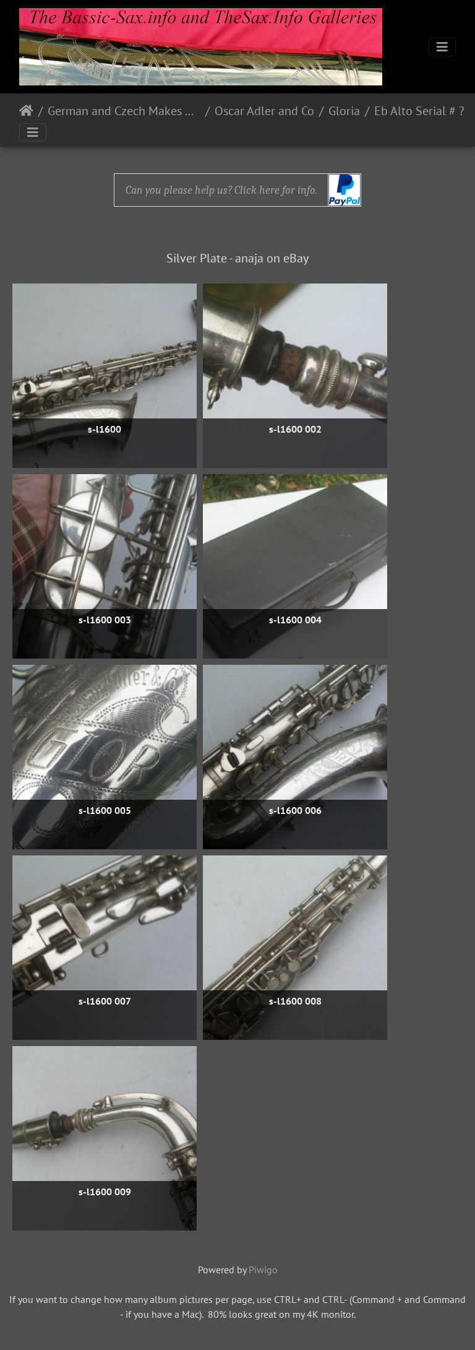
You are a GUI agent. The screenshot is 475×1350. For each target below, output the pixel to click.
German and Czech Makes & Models (124, 111)
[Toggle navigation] (442, 47)
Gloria (344, 111)
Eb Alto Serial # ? (419, 111)
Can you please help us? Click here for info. (221, 190)
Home (26, 111)
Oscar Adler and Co (264, 111)
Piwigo (263, 1269)
